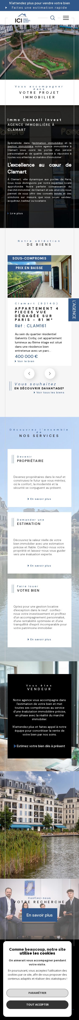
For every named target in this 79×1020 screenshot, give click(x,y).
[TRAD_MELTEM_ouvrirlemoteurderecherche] (52, 17)
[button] (50, 373)
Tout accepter (37, 1004)
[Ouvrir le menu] (65, 18)
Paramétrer (37, 993)
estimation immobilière (48, 143)
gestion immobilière (20, 146)
